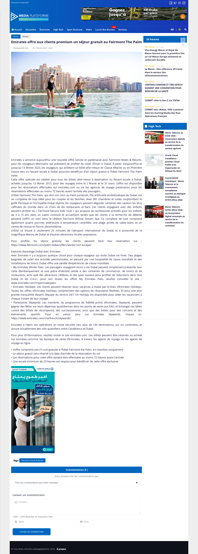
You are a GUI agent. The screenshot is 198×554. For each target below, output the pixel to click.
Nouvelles (31, 29)
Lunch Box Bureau (105, 29)
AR (172, 29)
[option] (165, 53)
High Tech (58, 29)
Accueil (18, 29)
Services (122, 29)
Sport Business (74, 29)
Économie (45, 29)
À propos (61, 549)
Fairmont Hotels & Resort (32, 460)
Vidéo (89, 29)
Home (15, 36)
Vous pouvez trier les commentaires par (76, 476)
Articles (26, 36)
